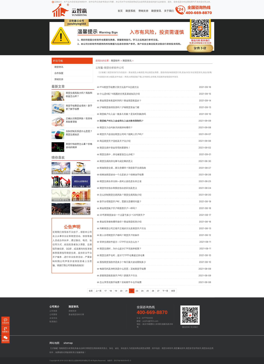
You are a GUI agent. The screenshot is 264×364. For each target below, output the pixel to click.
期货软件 (115, 60)
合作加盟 (58, 73)
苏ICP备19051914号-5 (122, 360)
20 (121, 291)
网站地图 (54, 342)
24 (142, 291)
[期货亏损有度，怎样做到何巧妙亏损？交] (81, 168)
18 (111, 291)
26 (153, 291)
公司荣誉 (53, 314)
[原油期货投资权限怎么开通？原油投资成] (61, 181)
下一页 (165, 291)
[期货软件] (69, 10)
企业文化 (53, 318)
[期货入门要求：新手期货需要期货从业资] (81, 181)
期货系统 (130, 10)
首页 (120, 10)
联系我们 (53, 322)
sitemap (68, 342)
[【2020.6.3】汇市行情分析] (61, 194)
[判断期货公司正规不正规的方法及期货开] (81, 208)
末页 (173, 291)
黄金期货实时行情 (76, 314)
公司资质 (53, 311)
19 (116, 291)
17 (106, 291)
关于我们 (169, 10)
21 (126, 291)
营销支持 (143, 10)
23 (137, 291)
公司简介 (54, 307)
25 (147, 291)
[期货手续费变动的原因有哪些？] (61, 208)
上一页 (98, 291)
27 (158, 291)
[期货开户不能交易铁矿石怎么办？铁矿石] (61, 168)
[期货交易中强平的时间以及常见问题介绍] (81, 195)
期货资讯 (156, 10)
